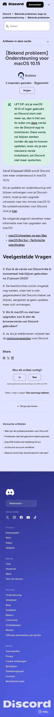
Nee (34, 377)
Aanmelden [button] (35, 4)
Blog (8, 605)
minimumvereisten (19, 338)
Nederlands (15, 503)
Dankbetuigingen (15, 671)
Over (8, 564)
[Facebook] (4, 358)
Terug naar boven (28, 406)
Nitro (8, 538)
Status (9, 543)
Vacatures (11, 569)
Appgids (10, 548)
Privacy (9, 656)
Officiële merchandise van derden (23, 635)
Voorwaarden (13, 651)
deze (34, 122)
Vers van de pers (14, 579)
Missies (9, 630)
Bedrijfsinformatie (15, 681)
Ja (19, 377)
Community (12, 620)
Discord (7, 14)
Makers (9, 615)
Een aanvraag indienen (37, 393)
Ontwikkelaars (13, 625)
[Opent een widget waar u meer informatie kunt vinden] (43, 712)
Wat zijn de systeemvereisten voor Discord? (26, 431)
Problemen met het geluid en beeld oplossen (27, 436)
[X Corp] (8, 358)
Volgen (27, 90)
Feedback (11, 610)
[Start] (13, 5)
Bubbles (30, 75)
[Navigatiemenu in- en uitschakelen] (49, 5)
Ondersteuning (14, 595)
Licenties (10, 676)
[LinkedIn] (12, 358)
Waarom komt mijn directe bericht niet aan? (26, 453)
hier (14, 211)
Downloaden (12, 533)
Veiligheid (11, 600)
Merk (8, 574)
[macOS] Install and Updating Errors (23, 442)
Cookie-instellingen (16, 661)
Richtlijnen (11, 666)
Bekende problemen (39, 17)
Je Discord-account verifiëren (19, 447)
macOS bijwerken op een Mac (27, 235)
